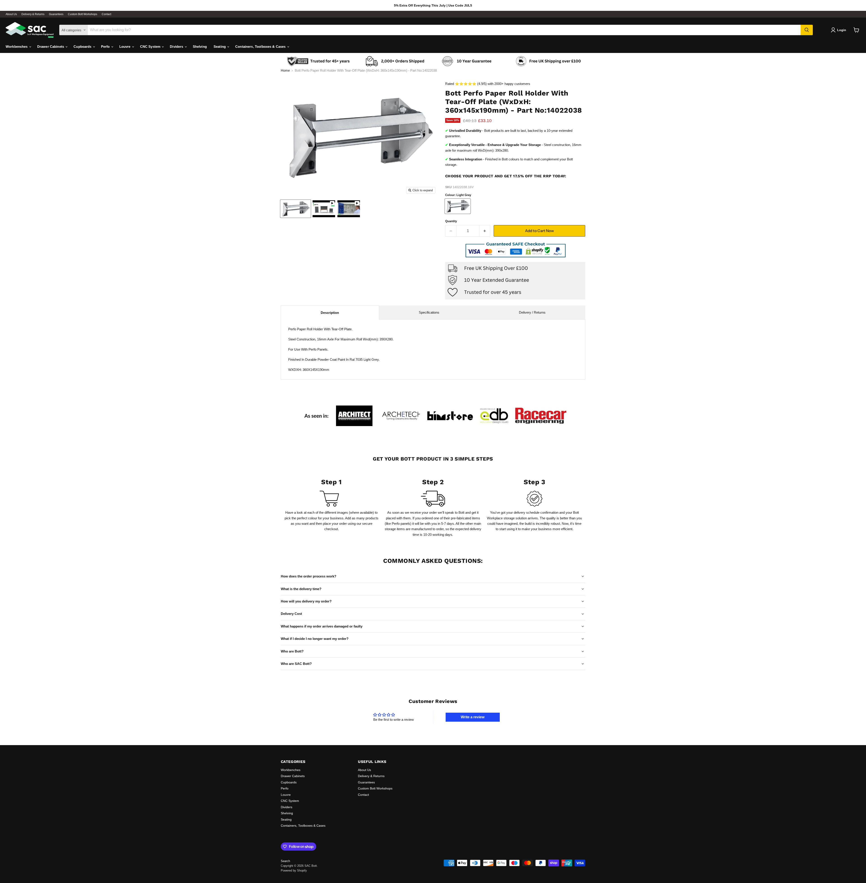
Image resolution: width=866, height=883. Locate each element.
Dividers (177, 46)
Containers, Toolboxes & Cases (261, 46)
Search (285, 861)
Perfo (106, 46)
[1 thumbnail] (295, 209)
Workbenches (17, 46)
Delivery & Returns (32, 14)
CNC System (150, 46)
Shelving (200, 46)
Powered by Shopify (294, 870)
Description (330, 313)
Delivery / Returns (532, 312)
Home (285, 70)
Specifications (429, 312)
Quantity (451, 221)
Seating (220, 46)
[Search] (807, 30)
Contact (106, 14)
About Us (11, 14)
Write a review (472, 717)
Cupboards (83, 46)
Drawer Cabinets (51, 46)
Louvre (125, 46)
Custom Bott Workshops (82, 14)
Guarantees (56, 14)
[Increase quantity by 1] (485, 231)
